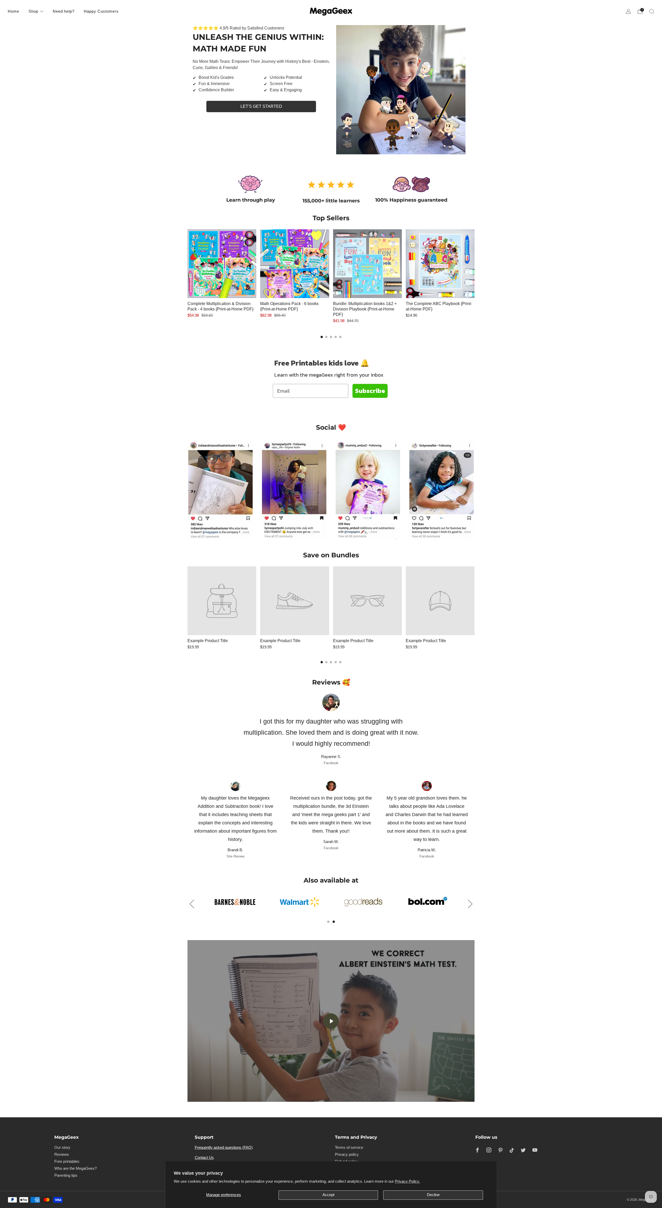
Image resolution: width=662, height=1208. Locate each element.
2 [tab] (334, 922)
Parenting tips (65, 1175)
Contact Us (204, 1158)
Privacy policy (347, 1154)
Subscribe (370, 390)
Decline (433, 1195)
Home (13, 11)
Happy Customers (101, 11)
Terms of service (349, 1147)
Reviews (61, 1154)
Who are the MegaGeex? (75, 1168)
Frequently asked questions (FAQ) (224, 1147)
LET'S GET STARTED (261, 106)
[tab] (322, 337)
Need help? (63, 11)
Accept (328, 1195)
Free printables (66, 1161)
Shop (33, 11)
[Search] (651, 11)
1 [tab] (328, 922)
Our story (62, 1147)
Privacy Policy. (407, 1181)
